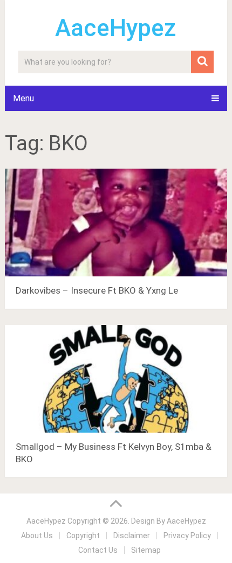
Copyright (83, 535)
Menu (23, 98)
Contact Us (98, 550)
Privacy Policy (187, 535)
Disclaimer (131, 535)
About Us (37, 535)
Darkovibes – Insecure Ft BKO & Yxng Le (97, 290)
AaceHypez (115, 28)
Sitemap (146, 550)
